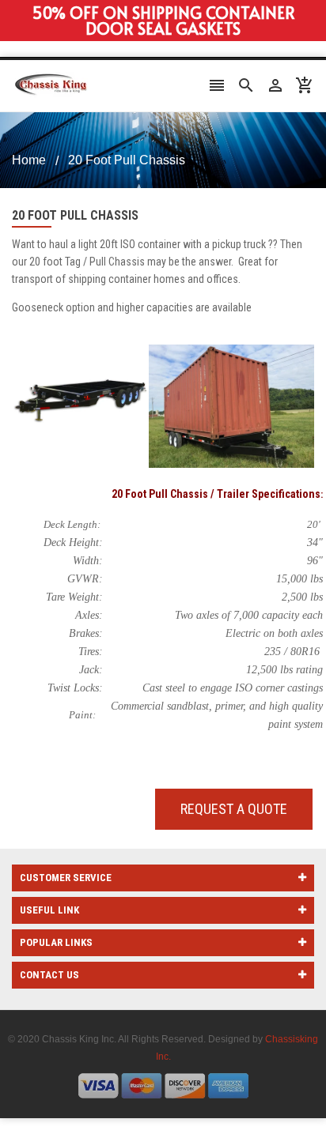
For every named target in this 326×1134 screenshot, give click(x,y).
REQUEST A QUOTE (233, 809)
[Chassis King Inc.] (163, 1085)
